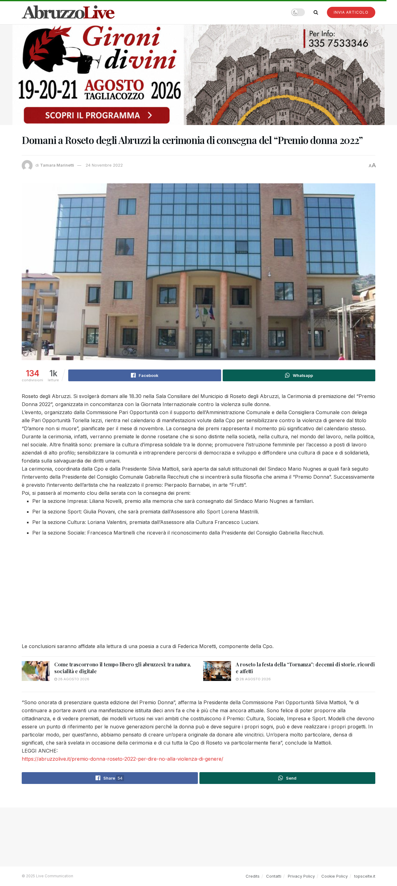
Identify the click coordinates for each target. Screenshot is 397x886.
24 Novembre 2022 (104, 165)
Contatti (273, 876)
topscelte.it (364, 876)
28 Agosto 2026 (73, 679)
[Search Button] (316, 12)
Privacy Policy (301, 876)
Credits (253, 876)
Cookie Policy (334, 876)
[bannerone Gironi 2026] (198, 74)
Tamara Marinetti (57, 165)
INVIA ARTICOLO (351, 12)
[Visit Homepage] (68, 12)
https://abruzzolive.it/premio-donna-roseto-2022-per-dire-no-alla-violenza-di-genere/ (122, 759)
